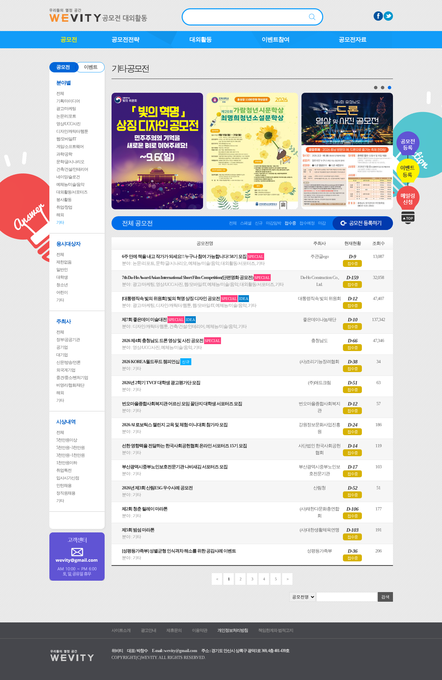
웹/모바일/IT (66, 139)
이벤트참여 (275, 39)
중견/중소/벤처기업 (72, 377)
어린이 (62, 292)
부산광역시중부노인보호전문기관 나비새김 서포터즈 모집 (175, 466)
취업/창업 (64, 207)
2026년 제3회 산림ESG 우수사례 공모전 (157, 487)
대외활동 (201, 39)
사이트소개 (121, 630)
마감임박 (273, 223)
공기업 (62, 347)
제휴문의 (174, 630)
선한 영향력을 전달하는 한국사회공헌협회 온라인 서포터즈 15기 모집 (184, 445)
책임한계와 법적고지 (275, 630)
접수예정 (307, 223)
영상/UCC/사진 (68, 123)
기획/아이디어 (68, 101)
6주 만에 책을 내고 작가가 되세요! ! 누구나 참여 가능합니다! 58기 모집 (192, 256)
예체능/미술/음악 (70, 184)
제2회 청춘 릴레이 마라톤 (144, 508)
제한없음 (63, 262)
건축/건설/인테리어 (72, 169)
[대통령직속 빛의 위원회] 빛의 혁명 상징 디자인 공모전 (185, 298)
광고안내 (148, 630)
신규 (258, 223)
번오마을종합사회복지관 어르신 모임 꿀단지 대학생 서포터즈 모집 (182, 403)
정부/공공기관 (68, 339)
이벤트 (90, 67)
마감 (322, 223)
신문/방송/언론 (68, 362)
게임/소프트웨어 (70, 146)
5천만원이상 (66, 440)
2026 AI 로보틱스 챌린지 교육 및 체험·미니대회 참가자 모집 (175, 424)
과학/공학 (64, 154)
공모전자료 (352, 39)
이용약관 (199, 630)
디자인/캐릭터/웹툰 (72, 131)
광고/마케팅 (66, 108)
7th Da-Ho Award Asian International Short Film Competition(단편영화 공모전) (196, 277)
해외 (60, 214)
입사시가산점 (67, 478)
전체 (60, 93)
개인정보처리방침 (233, 630)
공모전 (68, 39)
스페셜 (245, 223)
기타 (60, 222)
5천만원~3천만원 (70, 447)
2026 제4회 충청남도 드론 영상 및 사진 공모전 (171, 340)
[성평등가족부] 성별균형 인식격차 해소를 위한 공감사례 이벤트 (179, 550)
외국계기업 (65, 370)
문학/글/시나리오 (70, 161)
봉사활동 (63, 199)
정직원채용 (65, 493)
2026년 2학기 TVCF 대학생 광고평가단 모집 (161, 382)
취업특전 (63, 470)
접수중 (290, 223)
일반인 (62, 269)
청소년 (62, 284)
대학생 (62, 277)
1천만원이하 (66, 462)
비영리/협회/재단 (70, 385)
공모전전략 (125, 39)
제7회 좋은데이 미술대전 (158, 319)
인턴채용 (63, 485)
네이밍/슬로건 (68, 176)
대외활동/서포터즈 (71, 192)
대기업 (62, 354)
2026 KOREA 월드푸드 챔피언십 (156, 361)
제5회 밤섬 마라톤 (138, 529)
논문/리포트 (66, 116)
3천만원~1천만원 (70, 455)
